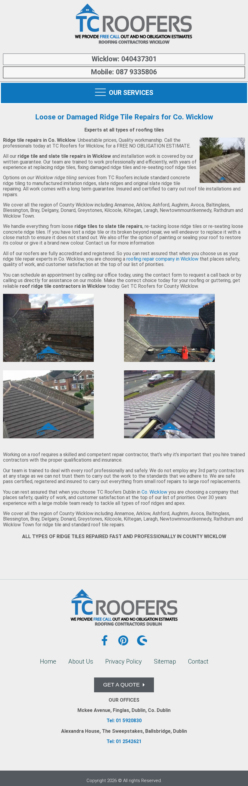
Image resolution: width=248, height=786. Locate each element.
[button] (124, 684)
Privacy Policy (123, 661)
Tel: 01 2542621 (124, 741)
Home (48, 661)
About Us (80, 661)
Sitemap (165, 661)
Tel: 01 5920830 (124, 720)
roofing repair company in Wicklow (162, 259)
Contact (198, 661)
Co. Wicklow (154, 492)
